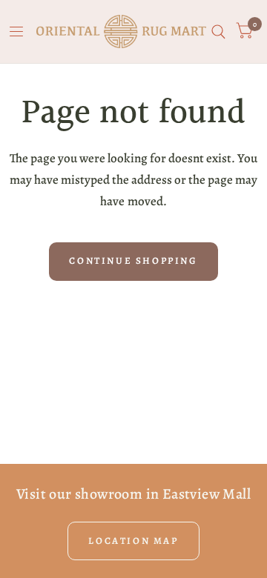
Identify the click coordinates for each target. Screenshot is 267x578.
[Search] (218, 31)
